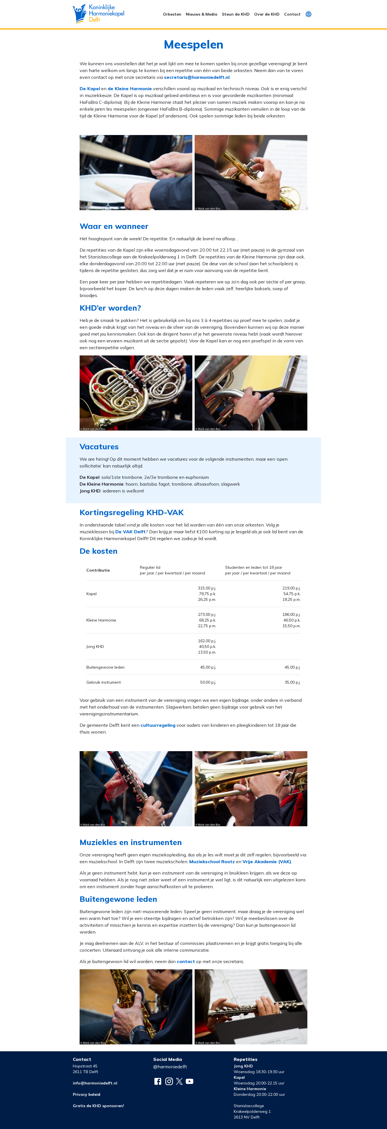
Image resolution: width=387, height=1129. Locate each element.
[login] (308, 14)
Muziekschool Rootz (212, 861)
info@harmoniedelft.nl (95, 1083)
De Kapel (90, 88)
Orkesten (172, 14)
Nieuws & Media (201, 14)
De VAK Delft (130, 531)
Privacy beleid (86, 1094)
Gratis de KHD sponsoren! (98, 1105)
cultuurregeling (158, 725)
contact (186, 961)
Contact (292, 14)
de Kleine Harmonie (130, 88)
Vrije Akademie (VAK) (267, 861)
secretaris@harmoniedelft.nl (196, 77)
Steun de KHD (236, 14)
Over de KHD (267, 14)
